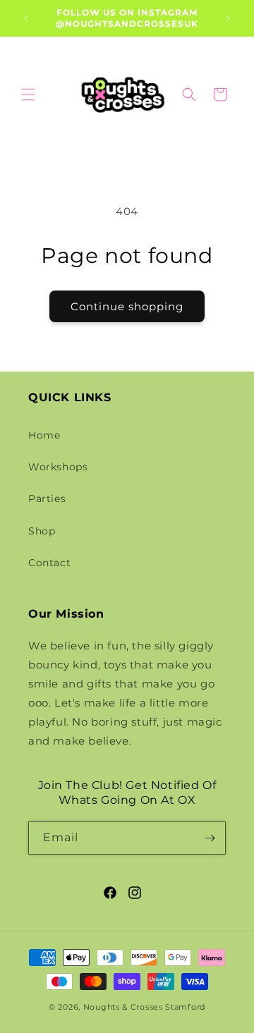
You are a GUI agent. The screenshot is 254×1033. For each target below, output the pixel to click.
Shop (41, 531)
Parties (47, 498)
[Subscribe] (209, 838)
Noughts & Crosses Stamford (144, 1007)
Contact (49, 562)
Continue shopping (127, 306)
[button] (28, 94)
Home (44, 435)
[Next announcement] (227, 18)
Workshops (57, 466)
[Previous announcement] (26, 18)
